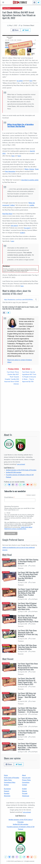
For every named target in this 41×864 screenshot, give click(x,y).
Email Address (9, 497)
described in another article (29, 180)
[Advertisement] (20, 408)
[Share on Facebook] (4, 313)
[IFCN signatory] (20, 838)
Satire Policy (8, 780)
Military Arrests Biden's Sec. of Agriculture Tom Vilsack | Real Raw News (20, 125)
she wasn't (14, 225)
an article (20, 80)
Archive (6, 785)
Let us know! (21, 464)
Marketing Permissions (11, 506)
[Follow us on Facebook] (13, 484)
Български (7, 788)
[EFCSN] (20, 849)
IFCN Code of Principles (11, 777)
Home (6, 775)
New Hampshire (10, 171)
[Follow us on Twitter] (24, 484)
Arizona (31, 169)
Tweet (26, 30)
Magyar (24, 791)
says (12, 241)
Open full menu (3, 2)
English (24, 788)
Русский (24, 793)
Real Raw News (7, 213)
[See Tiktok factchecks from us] (5, 484)
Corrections (25, 782)
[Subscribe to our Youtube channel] (27, 484)
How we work (26, 777)
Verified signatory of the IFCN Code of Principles (21, 470)
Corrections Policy (9, 782)
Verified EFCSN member (13, 472)
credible (31, 205)
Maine (27, 169)
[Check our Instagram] (16, 484)
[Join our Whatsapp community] (20, 484)
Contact (24, 785)
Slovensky (7, 796)
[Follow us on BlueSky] (9, 484)
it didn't (22, 232)
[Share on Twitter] (8, 313)
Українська (25, 796)
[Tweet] (38, 2)
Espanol (6, 791)
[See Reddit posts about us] (31, 484)
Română (6, 793)
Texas (37, 169)
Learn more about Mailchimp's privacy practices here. (18, 527)
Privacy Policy (26, 780)
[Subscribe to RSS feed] (35, 484)
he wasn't (27, 228)
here (30, 80)
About (24, 775)
